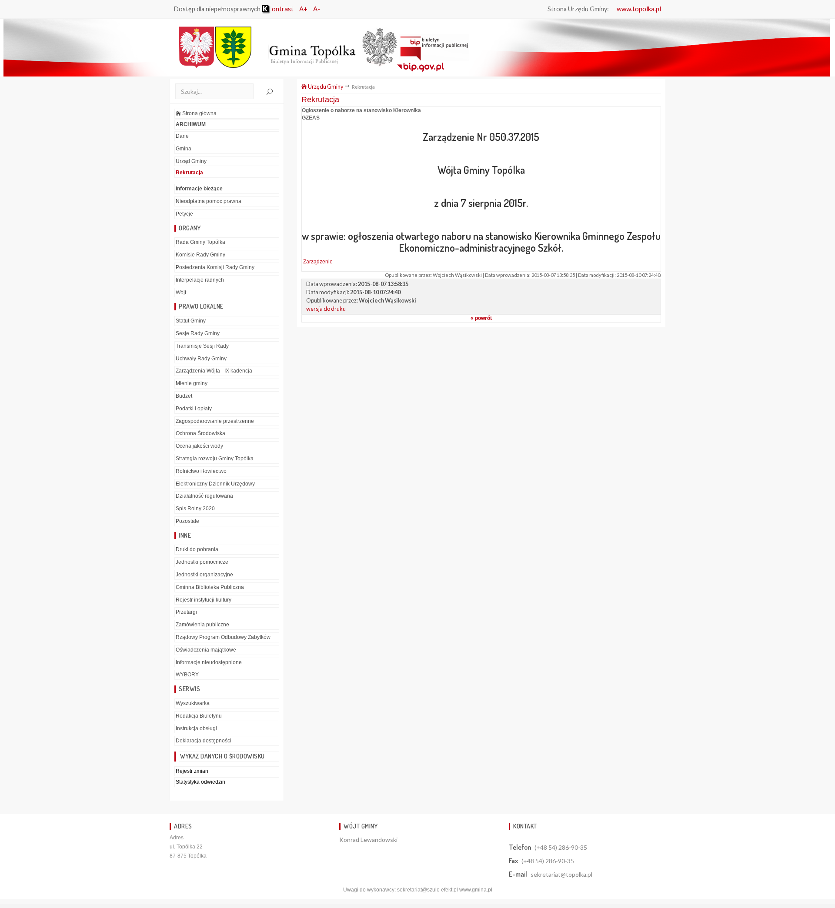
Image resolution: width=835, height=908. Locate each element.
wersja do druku (326, 308)
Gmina (183, 149)
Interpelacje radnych (200, 280)
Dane (182, 136)
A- (316, 9)
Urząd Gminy (191, 161)
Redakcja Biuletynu (199, 716)
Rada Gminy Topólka (200, 242)
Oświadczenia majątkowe (206, 650)
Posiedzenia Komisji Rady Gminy (215, 267)
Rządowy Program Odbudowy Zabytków (223, 637)
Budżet (184, 396)
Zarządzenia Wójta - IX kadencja (214, 371)
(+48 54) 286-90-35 (560, 847)
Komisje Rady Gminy (200, 255)
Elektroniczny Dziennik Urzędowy (215, 484)
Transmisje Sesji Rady (202, 346)
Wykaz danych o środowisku (222, 756)
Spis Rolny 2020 (195, 509)
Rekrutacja (189, 173)
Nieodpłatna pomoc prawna (208, 201)
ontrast (282, 9)
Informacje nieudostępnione (209, 662)
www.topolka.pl (639, 9)
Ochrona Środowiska (200, 433)
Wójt (181, 292)
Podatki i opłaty (194, 409)
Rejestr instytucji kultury (203, 600)
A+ (303, 9)
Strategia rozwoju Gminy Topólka (215, 459)
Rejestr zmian (192, 771)
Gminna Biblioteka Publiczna (210, 587)
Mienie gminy (191, 383)
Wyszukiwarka (193, 703)
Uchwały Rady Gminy (201, 359)
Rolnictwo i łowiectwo (201, 471)
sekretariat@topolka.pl (561, 874)
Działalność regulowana (204, 496)
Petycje (184, 214)
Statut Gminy (191, 321)
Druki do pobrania (197, 549)
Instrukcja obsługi (196, 728)
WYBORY (187, 675)
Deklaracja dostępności (203, 741)
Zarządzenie (318, 262)
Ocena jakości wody (199, 446)
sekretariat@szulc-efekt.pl (427, 890)
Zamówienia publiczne (202, 625)
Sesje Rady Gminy (198, 333)
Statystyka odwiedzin (200, 782)
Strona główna (199, 113)
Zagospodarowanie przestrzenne (215, 421)
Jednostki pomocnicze (202, 562)
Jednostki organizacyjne (204, 575)
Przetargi (186, 612)
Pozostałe (187, 521)
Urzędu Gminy (325, 86)
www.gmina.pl (475, 890)
